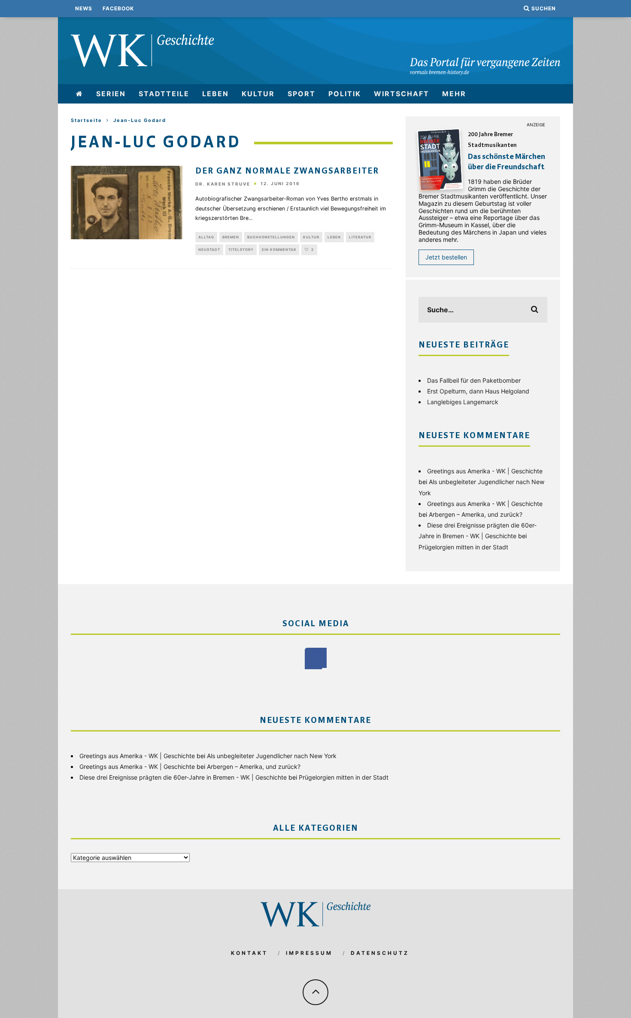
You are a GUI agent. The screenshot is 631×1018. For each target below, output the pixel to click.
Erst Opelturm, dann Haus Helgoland (478, 391)
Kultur (258, 93)
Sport (302, 93)
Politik (344, 93)
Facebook (118, 8)
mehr (454, 93)
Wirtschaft (401, 93)
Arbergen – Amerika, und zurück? (475, 514)
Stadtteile (164, 93)
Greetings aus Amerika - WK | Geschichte (485, 471)
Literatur (360, 237)
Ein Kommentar (279, 249)
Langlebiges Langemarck (462, 401)
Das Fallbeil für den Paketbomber (474, 380)
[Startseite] (79, 94)
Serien (111, 93)
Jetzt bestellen (446, 257)
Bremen (230, 237)
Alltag (206, 237)
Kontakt (249, 953)
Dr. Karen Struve (222, 183)
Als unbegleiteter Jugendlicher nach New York (272, 755)
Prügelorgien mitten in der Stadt (463, 547)
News (83, 8)
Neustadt (209, 249)
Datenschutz (380, 953)
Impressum (309, 953)
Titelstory (241, 249)
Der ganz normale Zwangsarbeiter (287, 171)
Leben (215, 93)
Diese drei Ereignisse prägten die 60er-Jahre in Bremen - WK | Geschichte (183, 777)
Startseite (86, 120)
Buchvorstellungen (271, 237)
